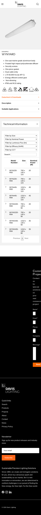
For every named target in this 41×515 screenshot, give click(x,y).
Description (6, 103)
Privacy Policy (7, 426)
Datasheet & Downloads (11, 97)
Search (4, 404)
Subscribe (8, 458)
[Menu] (2, 4)
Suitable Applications (10, 109)
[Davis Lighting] (20, 4)
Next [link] (26, 238)
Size (24, 161)
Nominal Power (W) (33, 163)
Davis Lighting (11, 507)
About (4, 415)
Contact (5, 419)
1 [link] (22, 238)
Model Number (14, 162)
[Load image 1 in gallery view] (20, 29)
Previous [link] (16, 238)
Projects (5, 412)
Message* (34, 345)
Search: (7, 154)
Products (5, 408)
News (4, 423)
